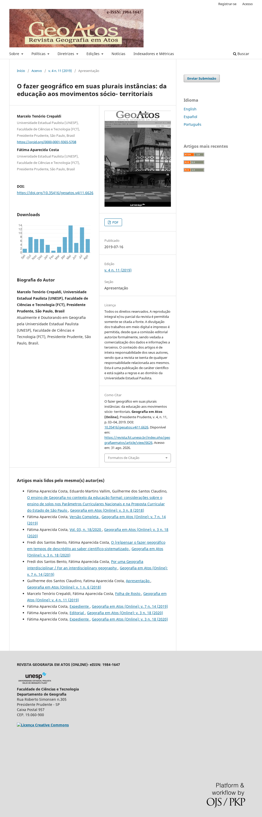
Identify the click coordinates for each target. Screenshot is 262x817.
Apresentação (138, 580)
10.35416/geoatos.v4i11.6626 (126, 427)
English (190, 109)
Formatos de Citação (123, 457)
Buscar (242, 53)
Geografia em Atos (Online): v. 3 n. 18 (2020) (125, 612)
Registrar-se (227, 4)
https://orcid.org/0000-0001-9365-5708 (46, 141)
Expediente (80, 606)
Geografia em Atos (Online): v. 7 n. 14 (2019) (130, 606)
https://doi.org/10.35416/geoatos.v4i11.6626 (55, 192)
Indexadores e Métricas (154, 53)
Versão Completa (85, 516)
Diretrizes (66, 53)
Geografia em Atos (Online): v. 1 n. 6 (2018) (64, 587)
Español (190, 116)
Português (192, 124)
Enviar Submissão (201, 78)
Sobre (14, 53)
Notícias (118, 53)
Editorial (77, 612)
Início (21, 70)
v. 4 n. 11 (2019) (60, 70)
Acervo (36, 70)
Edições (93, 53)
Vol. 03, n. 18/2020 (86, 529)
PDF (115, 222)
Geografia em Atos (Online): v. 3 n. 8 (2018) (107, 510)
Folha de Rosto (128, 593)
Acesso (247, 4)
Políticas (39, 53)
